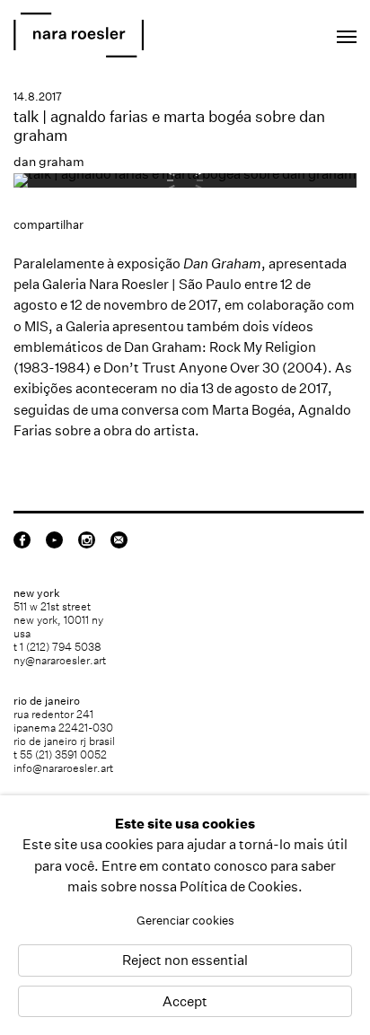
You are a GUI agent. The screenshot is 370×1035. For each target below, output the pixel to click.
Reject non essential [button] (185, 960)
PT (290, 31)
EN (266, 31)
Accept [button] (185, 1001)
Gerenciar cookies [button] (185, 920)
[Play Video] (185, 173)
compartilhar (48, 224)
